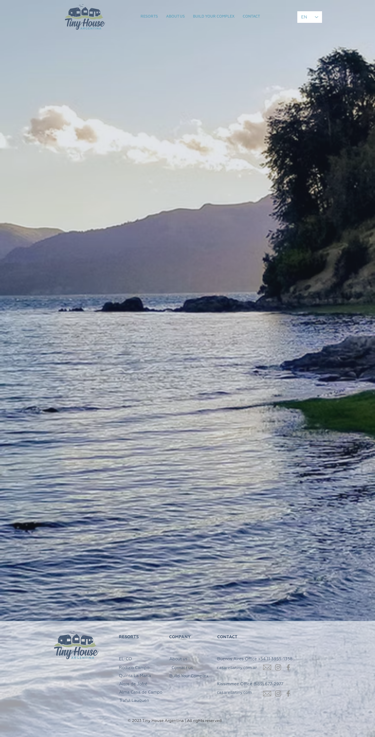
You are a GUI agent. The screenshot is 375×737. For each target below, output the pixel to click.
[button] (149, 17)
